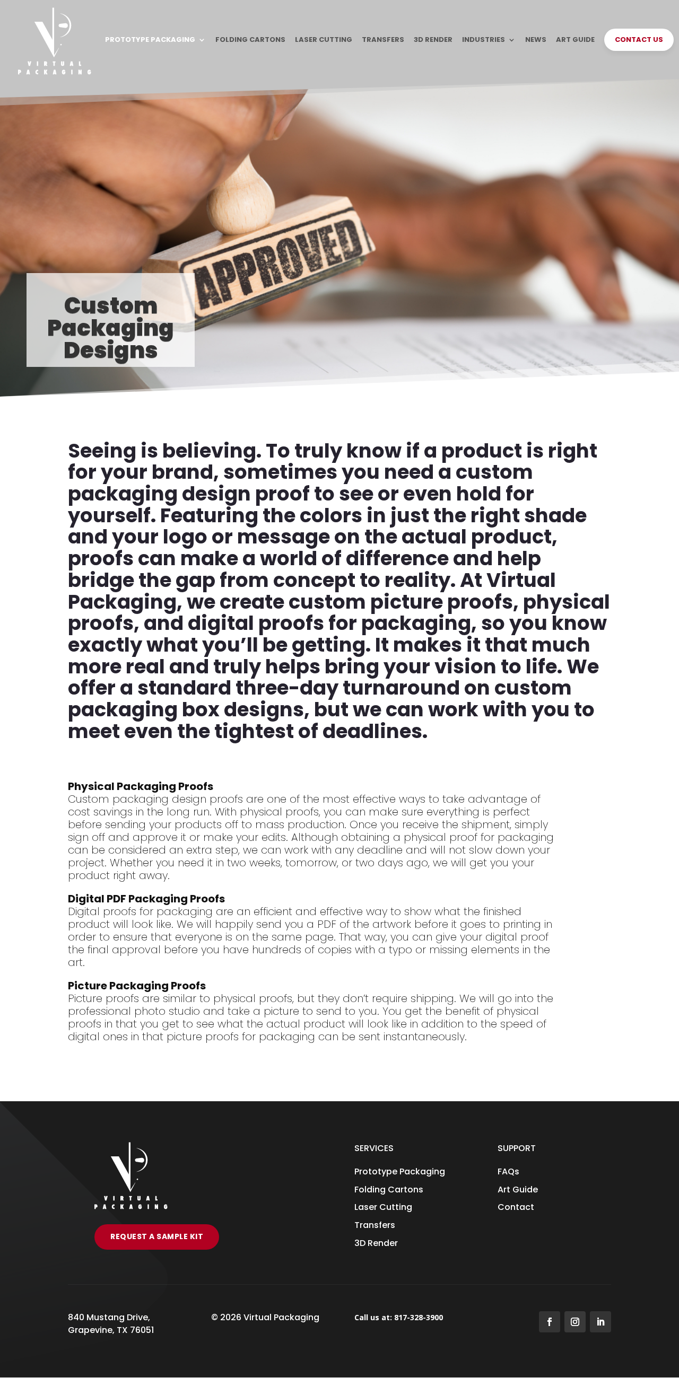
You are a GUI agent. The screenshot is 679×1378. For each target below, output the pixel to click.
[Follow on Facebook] (549, 1321)
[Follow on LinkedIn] (600, 1321)
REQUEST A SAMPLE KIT (156, 1236)
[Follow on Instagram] (575, 1321)
